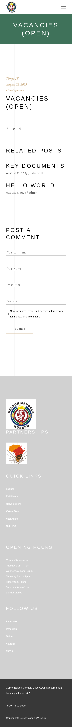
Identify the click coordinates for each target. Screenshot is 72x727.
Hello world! (32, 185)
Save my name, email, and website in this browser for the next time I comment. (37, 314)
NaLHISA (11, 526)
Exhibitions (12, 496)
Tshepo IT (12, 78)
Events (10, 489)
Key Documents (35, 166)
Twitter (10, 636)
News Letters (13, 504)
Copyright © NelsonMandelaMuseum (26, 718)
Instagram (12, 629)
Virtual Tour (12, 511)
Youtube (10, 644)
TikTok (9, 651)
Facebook (11, 621)
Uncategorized (15, 90)
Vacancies (12, 518)
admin (33, 192)
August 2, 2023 (16, 192)
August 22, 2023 (16, 84)
